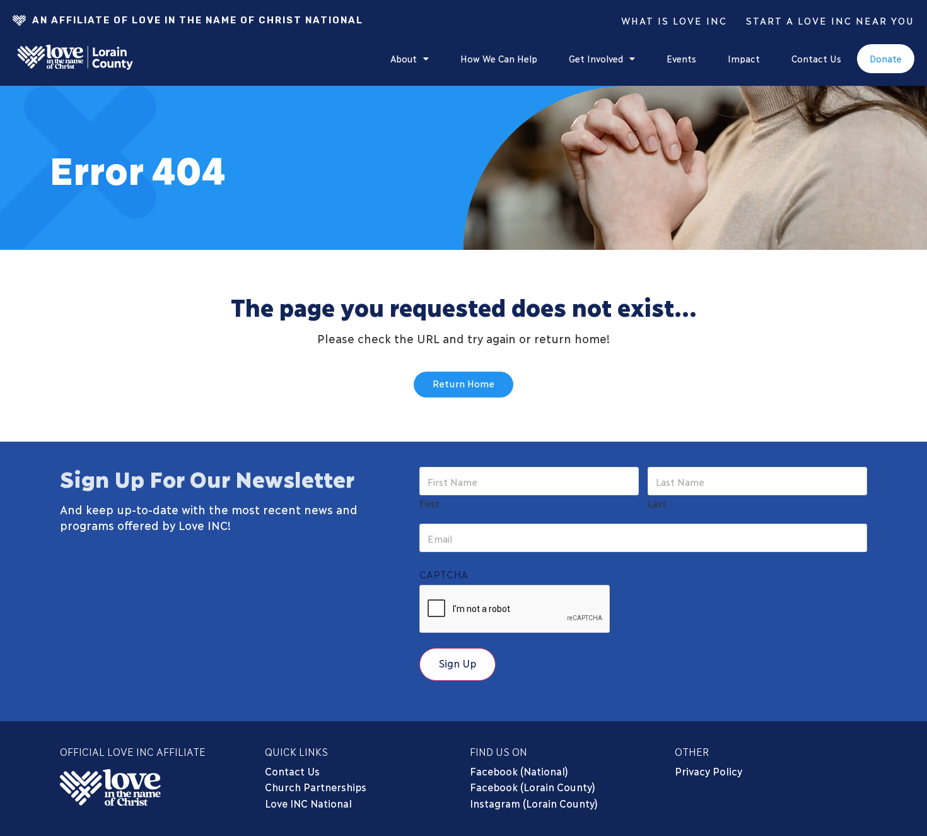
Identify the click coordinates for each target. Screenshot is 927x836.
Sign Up (457, 663)
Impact (744, 58)
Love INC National (308, 803)
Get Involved (596, 58)
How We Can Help (498, 58)
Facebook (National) (519, 771)
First (429, 502)
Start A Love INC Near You (830, 20)
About (403, 58)
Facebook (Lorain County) (532, 786)
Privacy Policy (708, 771)
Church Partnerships (315, 786)
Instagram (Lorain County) (534, 803)
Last (657, 502)
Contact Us (816, 58)
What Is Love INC (674, 20)
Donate (886, 58)
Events (681, 58)
